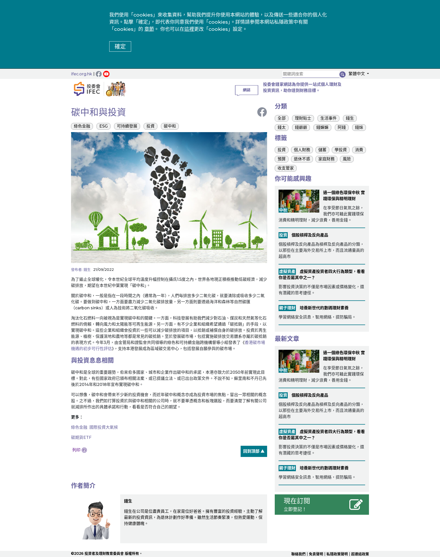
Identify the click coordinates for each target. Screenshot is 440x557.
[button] (357, 74)
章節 (149, 29)
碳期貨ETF (81, 437)
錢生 (87, 269)
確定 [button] (120, 46)
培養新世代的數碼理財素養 (324, 307)
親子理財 (287, 307)
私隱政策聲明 (337, 554)
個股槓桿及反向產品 (310, 235)
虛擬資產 (287, 271)
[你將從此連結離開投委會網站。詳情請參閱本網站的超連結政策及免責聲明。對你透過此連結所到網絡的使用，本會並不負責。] (107, 73)
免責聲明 (316, 554)
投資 (283, 235)
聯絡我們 (298, 554)
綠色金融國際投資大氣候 (94, 427)
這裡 (189, 29)
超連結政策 (360, 554)
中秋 (283, 210)
